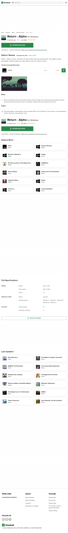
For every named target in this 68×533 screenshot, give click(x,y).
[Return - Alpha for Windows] (3, 37)
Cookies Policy (52, 503)
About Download (29, 497)
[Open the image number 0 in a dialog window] (14, 83)
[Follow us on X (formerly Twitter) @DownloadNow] (6, 519)
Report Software (35, 318)
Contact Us (28, 503)
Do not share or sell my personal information (55, 506)
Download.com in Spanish (32, 506)
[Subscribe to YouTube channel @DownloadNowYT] (10, 519)
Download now (18, 45)
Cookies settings (53, 510)
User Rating (24, 40)
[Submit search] (13, 2)
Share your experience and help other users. (34, 50)
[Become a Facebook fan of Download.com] (3, 519)
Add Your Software (30, 500)
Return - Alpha (22, 36)
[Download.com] (5, 3)
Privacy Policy (52, 497)
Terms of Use (52, 500)
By (11, 40)
